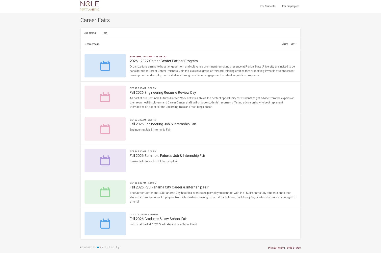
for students (267, 6)
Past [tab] (104, 32)
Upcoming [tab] (90, 32)
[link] (190, 65)
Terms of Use (293, 247)
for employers (290, 6)
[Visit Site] (97, 6)
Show (285, 43)
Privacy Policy (276, 247)
